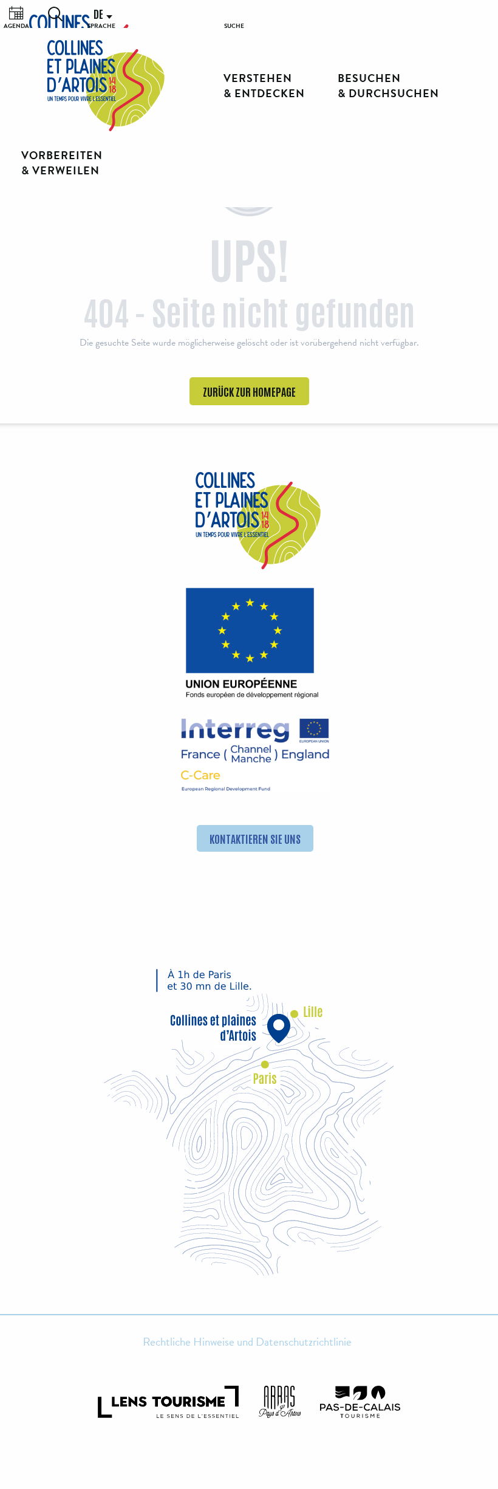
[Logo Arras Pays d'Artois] (280, 1401)
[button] (55, 14)
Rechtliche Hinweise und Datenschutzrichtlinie (247, 1341)
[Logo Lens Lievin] (168, 1401)
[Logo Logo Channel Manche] (255, 755)
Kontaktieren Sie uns (255, 838)
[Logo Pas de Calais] (360, 1401)
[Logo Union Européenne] (249, 647)
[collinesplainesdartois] (106, 85)
